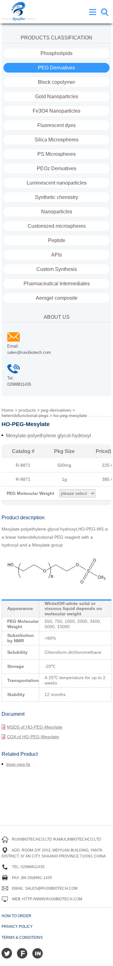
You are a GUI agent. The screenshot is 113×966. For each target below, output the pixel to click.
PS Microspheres (56, 154)
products (27, 410)
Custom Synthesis (56, 269)
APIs (56, 254)
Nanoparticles (56, 211)
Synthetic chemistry (56, 197)
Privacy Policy (17, 926)
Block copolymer (56, 82)
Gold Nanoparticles (56, 96)
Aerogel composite (57, 298)
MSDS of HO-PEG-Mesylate (34, 727)
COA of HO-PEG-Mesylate (33, 736)
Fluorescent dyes (56, 125)
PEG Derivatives (56, 67)
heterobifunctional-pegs (25, 415)
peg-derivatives (57, 410)
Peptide (56, 240)
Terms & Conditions (22, 937)
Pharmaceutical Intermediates (57, 283)
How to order (16, 916)
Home (7, 410)
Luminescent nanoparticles (57, 183)
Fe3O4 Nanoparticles (56, 111)
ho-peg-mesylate (70, 415)
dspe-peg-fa (18, 764)
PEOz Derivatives (56, 168)
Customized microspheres (57, 226)
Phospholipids (56, 53)
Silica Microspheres (56, 139)
